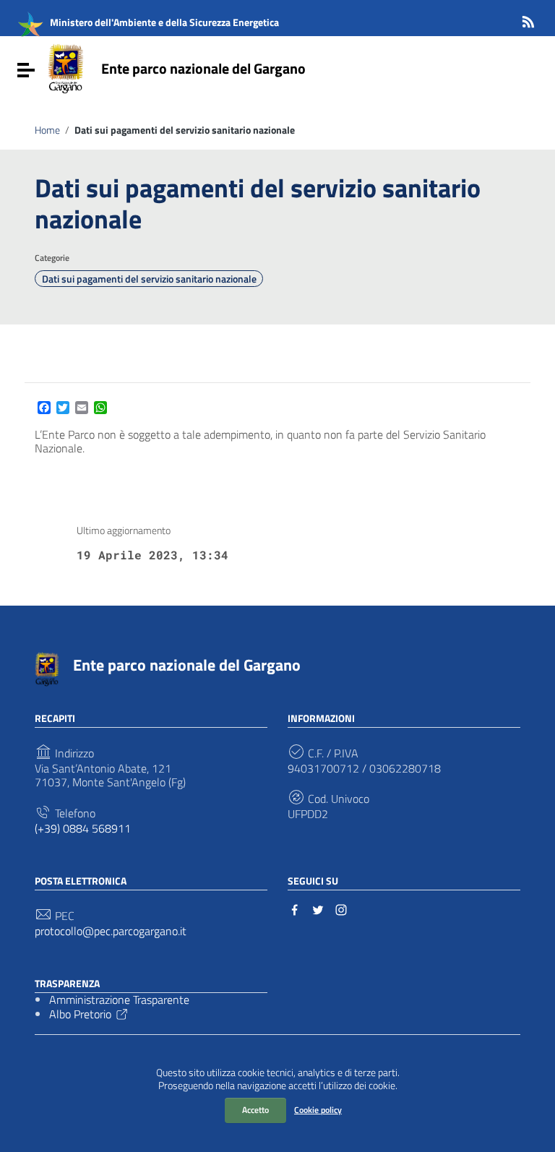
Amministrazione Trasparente (119, 999)
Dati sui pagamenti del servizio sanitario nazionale (149, 279)
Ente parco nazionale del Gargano (203, 68)
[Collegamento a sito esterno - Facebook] (295, 908)
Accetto (255, 1110)
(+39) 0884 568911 (83, 828)
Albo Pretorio (80, 1014)
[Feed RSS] (528, 19)
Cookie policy (318, 1110)
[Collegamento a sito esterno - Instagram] (341, 908)
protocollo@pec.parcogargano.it (110, 931)
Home (47, 130)
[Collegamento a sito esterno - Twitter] (318, 908)
